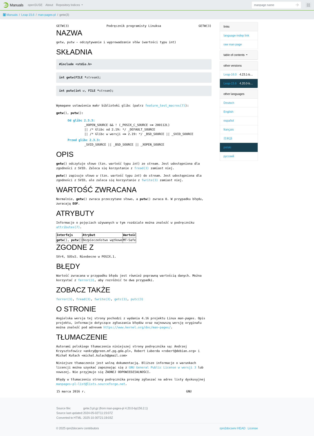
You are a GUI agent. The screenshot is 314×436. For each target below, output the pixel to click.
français (229, 129)
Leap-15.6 (27, 14)
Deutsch (229, 102)
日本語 (228, 138)
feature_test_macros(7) (165, 105)
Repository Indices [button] (68, 5)
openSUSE (35, 5)
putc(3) (137, 299)
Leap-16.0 (230, 74)
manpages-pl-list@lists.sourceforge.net (90, 384)
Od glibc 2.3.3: (81, 120)
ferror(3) (86, 280)
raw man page (233, 44)
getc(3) (120, 299)
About (49, 5)
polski (227, 147)
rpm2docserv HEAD (232, 428)
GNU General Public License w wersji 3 (162, 367)
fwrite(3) (150, 180)
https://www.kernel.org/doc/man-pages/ (137, 327)
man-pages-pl (47, 14)
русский (229, 156)
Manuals (12, 14)
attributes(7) (68, 227)
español (229, 120)
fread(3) (141, 168)
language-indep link (236, 35)
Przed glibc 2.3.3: (84, 140)
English (228, 111)
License (253, 428)
